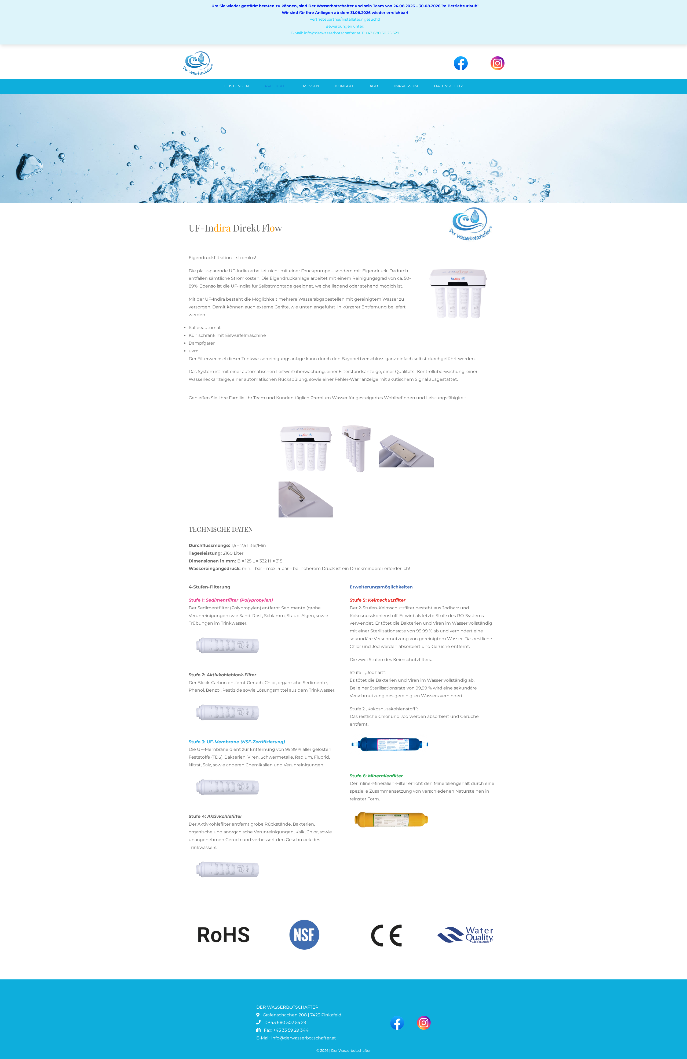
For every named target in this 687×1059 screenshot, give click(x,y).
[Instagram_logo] (498, 58)
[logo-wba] (197, 52)
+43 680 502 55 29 (287, 1022)
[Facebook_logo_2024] (461, 58)
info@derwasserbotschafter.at (303, 1038)
